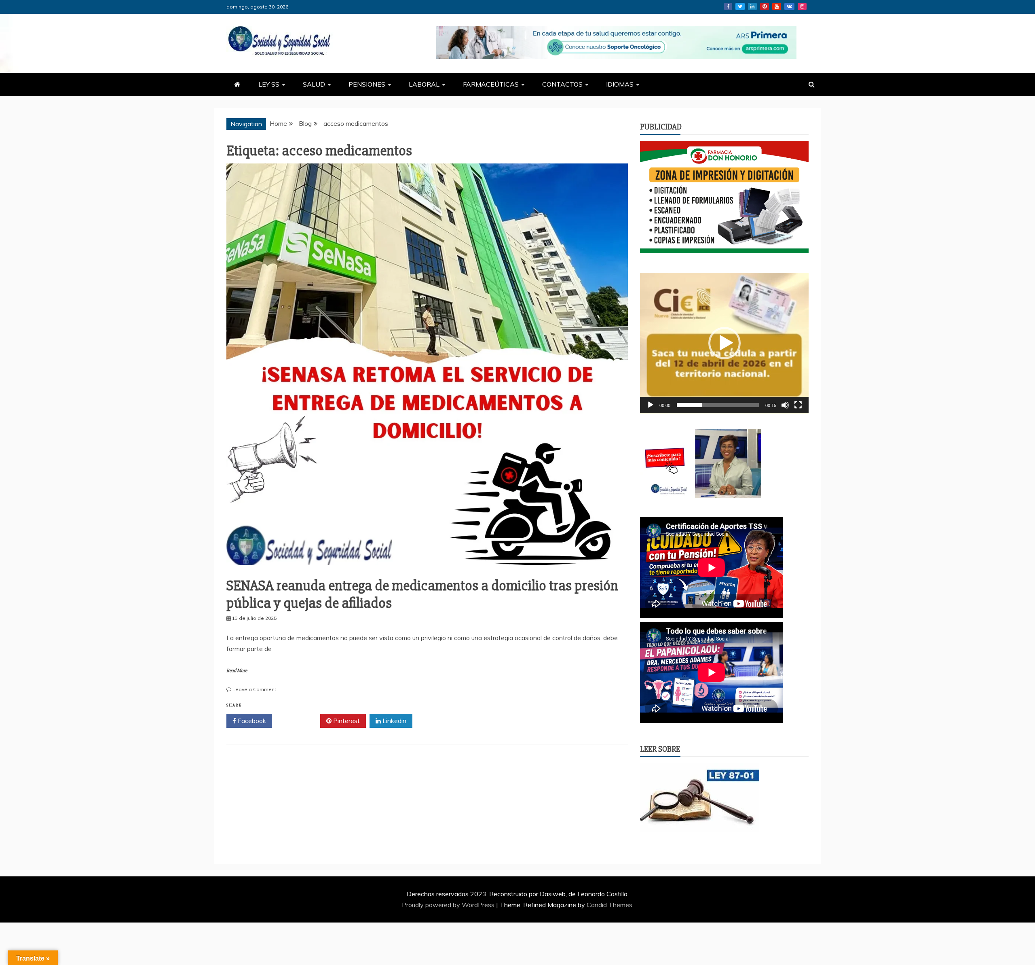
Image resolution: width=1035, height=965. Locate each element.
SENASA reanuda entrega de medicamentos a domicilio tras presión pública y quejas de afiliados (422, 594)
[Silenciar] (785, 405)
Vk (789, 6)
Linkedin (752, 6)
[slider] (718, 405)
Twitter (740, 6)
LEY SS (268, 84)
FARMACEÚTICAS (491, 84)
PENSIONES (367, 84)
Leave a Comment (254, 689)
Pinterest (764, 6)
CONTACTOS (562, 84)
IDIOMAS (620, 84)
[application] (724, 343)
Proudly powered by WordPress (449, 905)
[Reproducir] (650, 405)
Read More (236, 671)
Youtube (776, 6)
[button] (724, 343)
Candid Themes (609, 905)
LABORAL (424, 84)
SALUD (314, 84)
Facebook (728, 6)
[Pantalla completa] (798, 405)
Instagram (802, 6)
